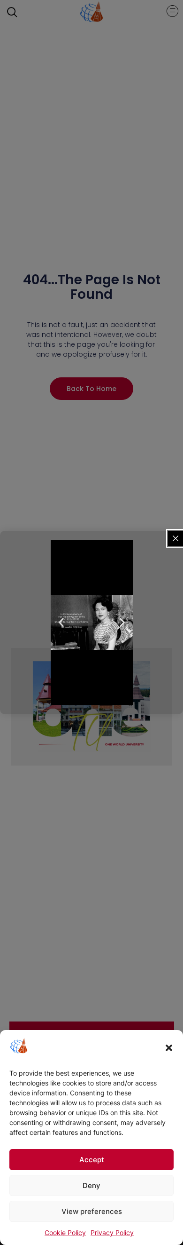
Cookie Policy (65, 1233)
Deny (91, 1185)
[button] (169, 1048)
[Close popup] (175, 538)
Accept (91, 1159)
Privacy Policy (112, 1233)
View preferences (91, 1211)
